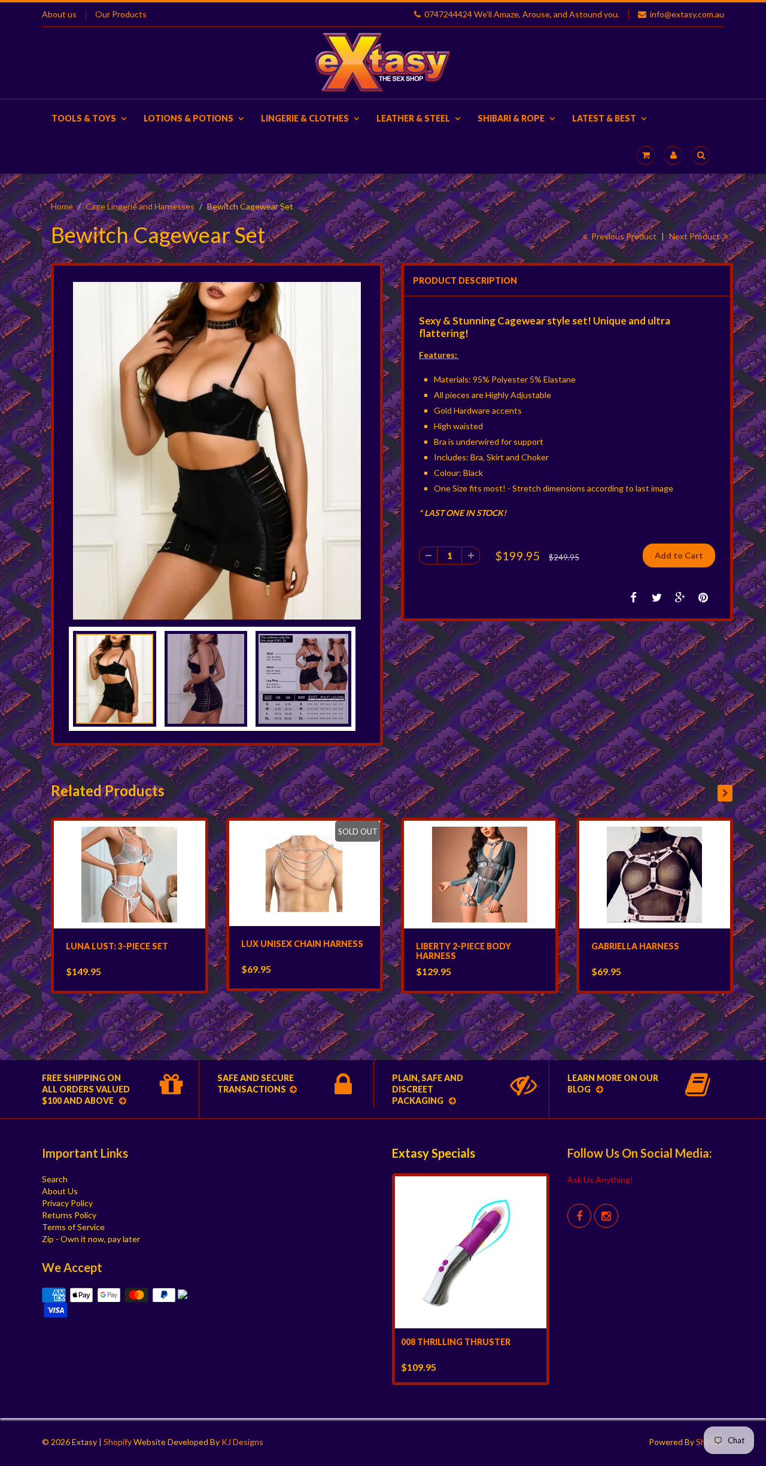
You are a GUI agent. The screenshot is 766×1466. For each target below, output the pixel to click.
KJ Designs (242, 1442)
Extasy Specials (433, 1153)
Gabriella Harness (635, 946)
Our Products (121, 14)
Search (55, 1179)
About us (59, 14)
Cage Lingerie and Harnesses (140, 206)
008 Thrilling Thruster (455, 1342)
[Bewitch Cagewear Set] (217, 451)
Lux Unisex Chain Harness (302, 944)
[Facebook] (579, 1216)
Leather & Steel (413, 118)
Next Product (695, 236)
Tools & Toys (83, 118)
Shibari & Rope (511, 118)
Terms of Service (73, 1227)
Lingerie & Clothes (305, 118)
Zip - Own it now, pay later (91, 1239)
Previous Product (622, 236)
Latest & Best (604, 118)
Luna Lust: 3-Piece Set (117, 946)
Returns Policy (69, 1215)
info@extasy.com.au (687, 14)
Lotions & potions (188, 118)
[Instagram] (606, 1216)
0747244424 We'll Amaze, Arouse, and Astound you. (521, 14)
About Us (60, 1191)
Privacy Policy (67, 1203)
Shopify (118, 1442)
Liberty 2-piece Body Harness (463, 951)
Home (62, 206)
